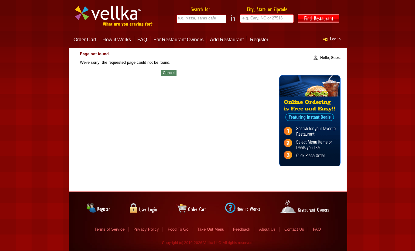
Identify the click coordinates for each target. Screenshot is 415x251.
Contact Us (294, 229)
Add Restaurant (227, 39)
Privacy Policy (146, 229)
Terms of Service (109, 229)
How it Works (116, 39)
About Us (267, 229)
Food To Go (178, 229)
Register (259, 39)
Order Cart (85, 39)
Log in (335, 39)
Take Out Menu (210, 229)
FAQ (142, 39)
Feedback (241, 229)
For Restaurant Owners (178, 39)
